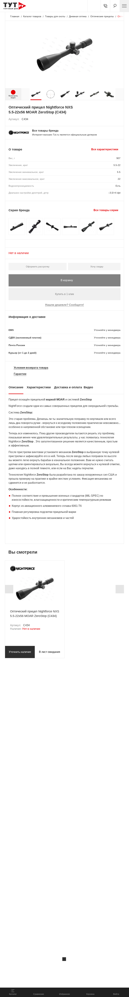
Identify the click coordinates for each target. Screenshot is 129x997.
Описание (16, 387)
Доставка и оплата (68, 387)
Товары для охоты (55, 16)
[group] (36, 94)
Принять (47, 981)
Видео (88, 387)
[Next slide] (120, 589)
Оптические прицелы (102, 16)
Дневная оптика (78, 16)
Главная (14, 16)
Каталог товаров (32, 16)
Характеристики (39, 387)
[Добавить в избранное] (118, 119)
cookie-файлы (45, 966)
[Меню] (124, 6)
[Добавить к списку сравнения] (110, 119)
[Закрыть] (64, 959)
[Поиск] (115, 6)
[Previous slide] (9, 589)
